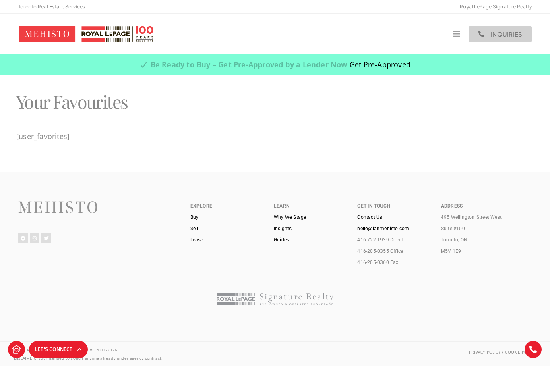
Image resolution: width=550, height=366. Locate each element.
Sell (194, 228)
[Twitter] (46, 238)
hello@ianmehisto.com (383, 228)
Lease (196, 240)
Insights (283, 228)
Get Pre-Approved (380, 64)
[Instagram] (34, 238)
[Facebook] (23, 238)
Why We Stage (290, 217)
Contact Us (369, 217)
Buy (194, 217)
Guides (281, 240)
